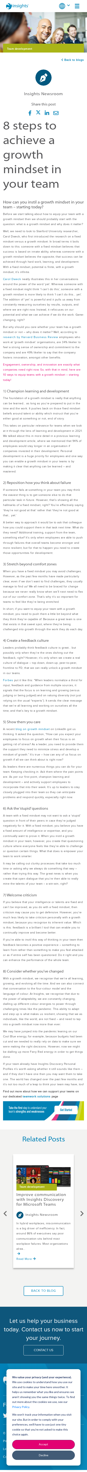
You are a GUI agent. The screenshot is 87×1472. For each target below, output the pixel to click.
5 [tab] (41, 1277)
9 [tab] (58, 1277)
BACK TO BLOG (43, 1291)
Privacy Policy (20, 1407)
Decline (43, 1455)
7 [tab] (50, 1277)
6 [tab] (46, 1277)
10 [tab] (62, 1277)
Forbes (8, 680)
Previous (5, 1213)
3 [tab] (33, 1277)
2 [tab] (29, 1277)
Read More (24, 1259)
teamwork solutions (37, 1096)
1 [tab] (25, 1277)
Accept (43, 1444)
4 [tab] (37, 1277)
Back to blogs (73, 60)
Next (82, 1213)
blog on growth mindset (33, 729)
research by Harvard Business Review (30, 337)
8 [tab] (54, 1277)
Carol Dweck (12, 279)
